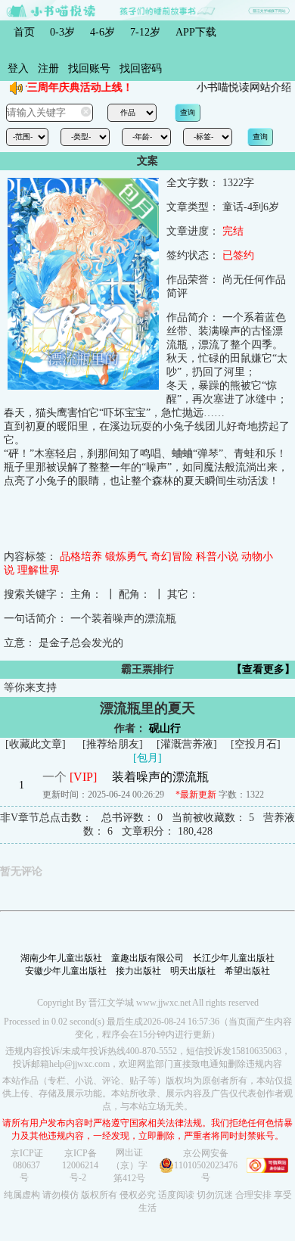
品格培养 (81, 556)
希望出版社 (247, 971)
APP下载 (195, 32)
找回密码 (141, 68)
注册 (48, 68)
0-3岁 (62, 32)
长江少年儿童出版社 (234, 958)
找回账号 (89, 68)
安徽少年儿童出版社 (66, 971)
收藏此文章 (35, 744)
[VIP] (83, 776)
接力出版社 (138, 971)
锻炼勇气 (126, 556)
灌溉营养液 (186, 744)
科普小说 (217, 556)
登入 (18, 68)
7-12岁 (145, 32)
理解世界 (38, 570)
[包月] (147, 758)
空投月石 (255, 744)
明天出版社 (193, 971)
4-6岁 (102, 32)
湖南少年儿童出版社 (61, 958)
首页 (24, 32)
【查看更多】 (263, 669)
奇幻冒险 (172, 556)
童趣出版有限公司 (147, 958)
